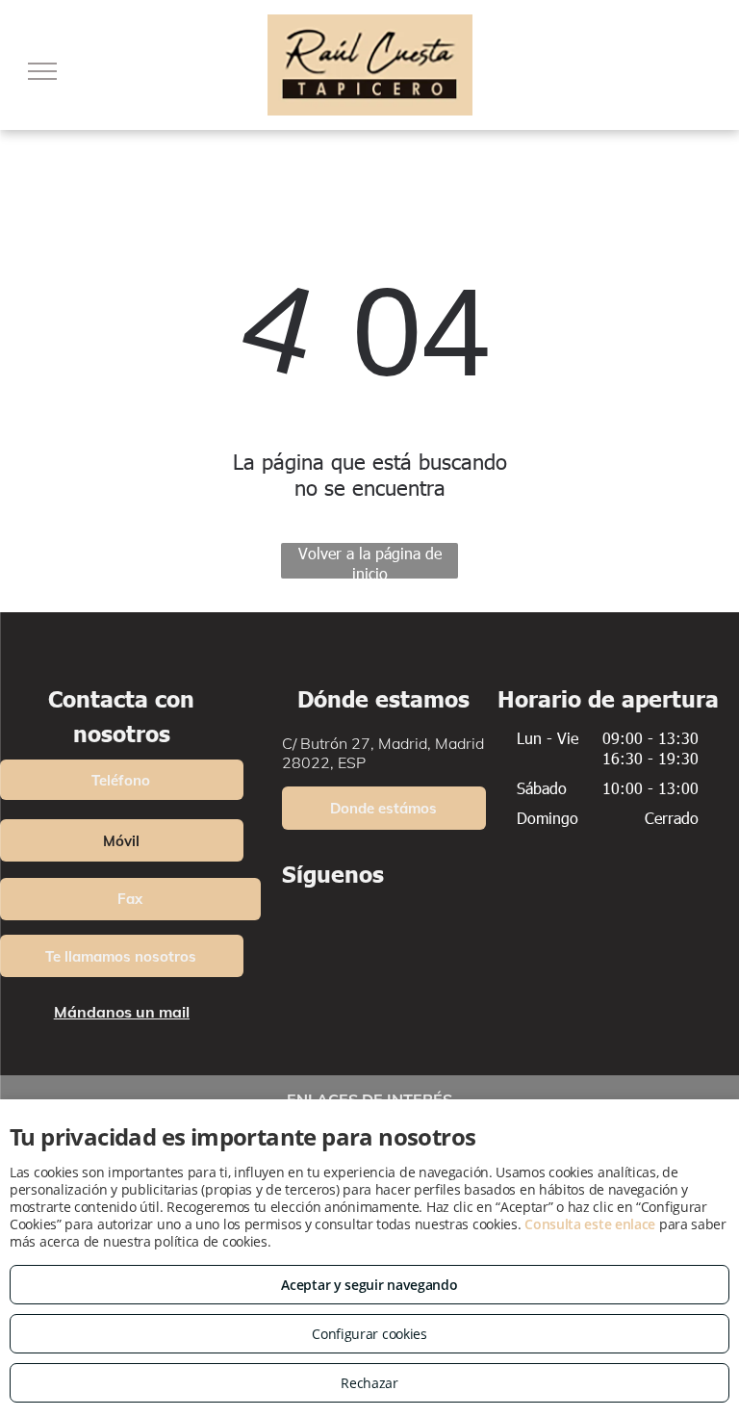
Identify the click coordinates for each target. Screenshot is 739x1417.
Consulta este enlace (589, 1224)
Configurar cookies (369, 1334)
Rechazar (369, 1383)
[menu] (42, 71)
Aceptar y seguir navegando (369, 1284)
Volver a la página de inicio (370, 561)
